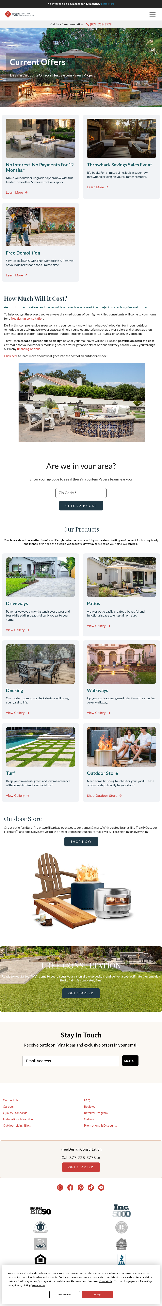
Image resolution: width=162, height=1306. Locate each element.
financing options (28, 349)
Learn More (107, 3)
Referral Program (96, 1113)
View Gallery (15, 630)
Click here (11, 356)
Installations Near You (18, 1119)
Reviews (89, 1106)
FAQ (87, 1100)
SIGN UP (130, 1061)
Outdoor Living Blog (17, 1125)
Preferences (65, 1294)
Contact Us (10, 1100)
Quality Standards (15, 1113)
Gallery (89, 1119)
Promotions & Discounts (100, 1125)
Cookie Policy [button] (106, 1281)
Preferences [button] (38, 1285)
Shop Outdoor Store (102, 796)
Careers (8, 1106)
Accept (97, 1294)
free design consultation (27, 318)
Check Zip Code (81, 505)
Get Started (81, 993)
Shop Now (81, 841)
